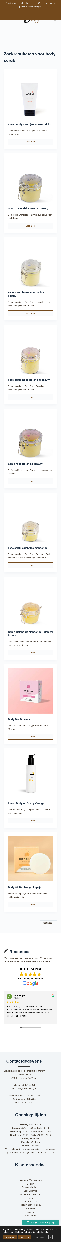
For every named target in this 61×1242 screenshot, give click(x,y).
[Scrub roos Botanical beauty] (30, 435)
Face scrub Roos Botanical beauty (29, 379)
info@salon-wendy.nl (26, 1088)
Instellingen (39, 1237)
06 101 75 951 (28, 1085)
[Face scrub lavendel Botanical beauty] (30, 264)
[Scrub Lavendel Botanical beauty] (30, 180)
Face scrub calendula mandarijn (27, 548)
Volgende (47, 923)
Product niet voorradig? (30, 1205)
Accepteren (10, 1237)
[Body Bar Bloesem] (30, 690)
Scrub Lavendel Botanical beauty (28, 208)
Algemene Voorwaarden (30, 1180)
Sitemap (30, 1212)
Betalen (30, 1184)
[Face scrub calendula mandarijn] (30, 519)
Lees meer (33, 142)
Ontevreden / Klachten (30, 1194)
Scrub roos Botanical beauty (25, 463)
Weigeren (25, 1237)
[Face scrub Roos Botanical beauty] (30, 351)
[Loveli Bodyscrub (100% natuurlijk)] (30, 96)
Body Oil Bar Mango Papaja (24, 887)
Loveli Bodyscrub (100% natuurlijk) (29, 124)
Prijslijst (30, 1198)
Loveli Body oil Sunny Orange (26, 803)
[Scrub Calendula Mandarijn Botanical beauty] (30, 603)
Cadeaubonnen (30, 1191)
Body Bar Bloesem (19, 719)
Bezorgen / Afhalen (30, 1187)
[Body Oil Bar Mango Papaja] (30, 858)
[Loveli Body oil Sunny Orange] (30, 774)
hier (49, 961)
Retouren (30, 1208)
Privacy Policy (30, 1201)
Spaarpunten (30, 1215)
